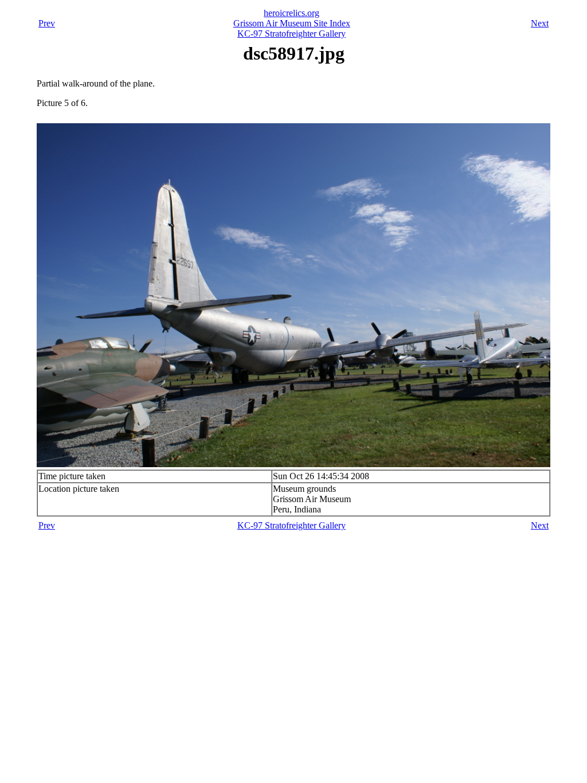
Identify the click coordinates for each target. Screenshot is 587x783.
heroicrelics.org (291, 13)
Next (540, 23)
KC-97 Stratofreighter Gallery (291, 33)
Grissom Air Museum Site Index (291, 23)
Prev (46, 23)
